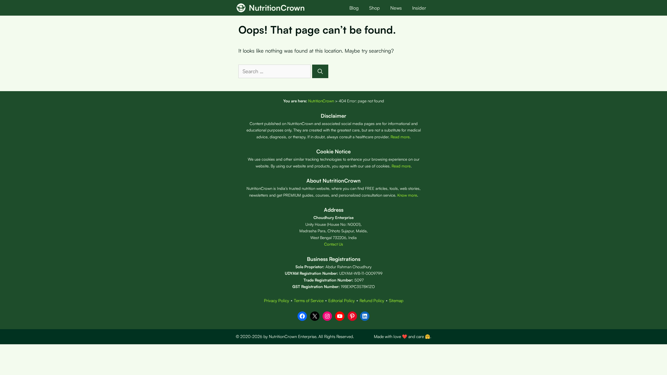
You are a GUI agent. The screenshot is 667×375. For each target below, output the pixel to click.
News (396, 8)
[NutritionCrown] (241, 8)
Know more (407, 195)
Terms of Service (309, 300)
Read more (400, 136)
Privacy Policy (276, 300)
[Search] (320, 71)
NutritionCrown (277, 7)
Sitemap (396, 300)
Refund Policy (372, 300)
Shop (374, 8)
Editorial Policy (341, 300)
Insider (419, 8)
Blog (354, 8)
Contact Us (333, 244)
